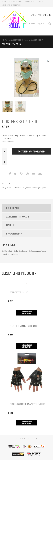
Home (4, 2)
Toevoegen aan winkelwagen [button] (26, 312)
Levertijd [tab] (10, 225)
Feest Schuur (31, 439)
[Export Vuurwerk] (34, 454)
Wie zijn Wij (6, 5)
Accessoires (15, 39)
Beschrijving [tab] (12, 208)
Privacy (40, 2)
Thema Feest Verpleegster (36, 188)
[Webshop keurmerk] (14, 446)
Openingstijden (16, 5)
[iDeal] (24, 446)
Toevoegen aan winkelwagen (31, 151)
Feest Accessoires (32, 39)
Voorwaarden (30, 2)
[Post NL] (30, 446)
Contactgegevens (15, 2)
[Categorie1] (39, 446)
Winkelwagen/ (41, 14)
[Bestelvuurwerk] (18, 454)
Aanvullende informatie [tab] (17, 216)
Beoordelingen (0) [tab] (14, 233)
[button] (48, 61)
